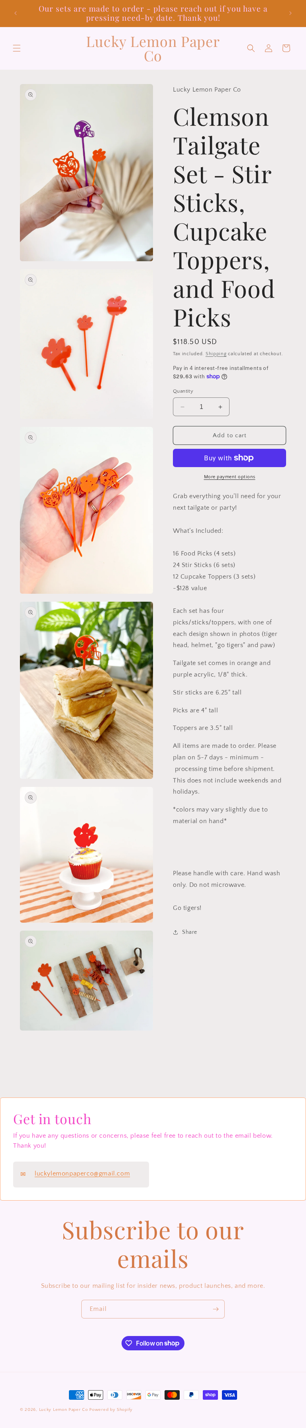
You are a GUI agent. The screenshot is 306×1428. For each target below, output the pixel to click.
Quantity (183, 391)
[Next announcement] (290, 13)
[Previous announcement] (15, 13)
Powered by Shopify (111, 1409)
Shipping (216, 353)
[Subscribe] (215, 1309)
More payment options (229, 476)
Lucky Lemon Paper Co (63, 1409)
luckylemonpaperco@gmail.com (82, 1173)
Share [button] (189, 932)
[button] (17, 48)
